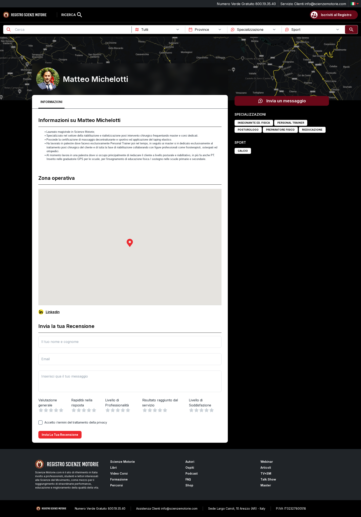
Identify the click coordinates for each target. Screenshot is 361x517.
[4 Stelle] (56, 410)
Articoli (265, 467)
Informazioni (51, 102)
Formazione (119, 479)
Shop (189, 485)
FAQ (188, 479)
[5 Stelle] (61, 410)
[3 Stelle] (51, 410)
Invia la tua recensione (60, 434)
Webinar (266, 461)
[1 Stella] (40, 410)
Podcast (191, 473)
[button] (130, 243)
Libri (113, 467)
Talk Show (268, 479)
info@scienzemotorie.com (325, 4)
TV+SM (265, 473)
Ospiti (189, 467)
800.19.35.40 (265, 4)
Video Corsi (119, 473)
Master (265, 485)
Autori (189, 461)
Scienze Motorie (122, 461)
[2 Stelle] (45, 410)
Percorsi (116, 485)
